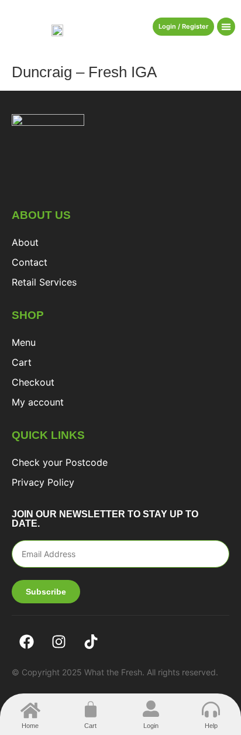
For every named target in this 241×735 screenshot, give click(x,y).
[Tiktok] (90, 642)
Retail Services (44, 282)
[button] (226, 27)
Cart (22, 362)
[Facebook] (26, 642)
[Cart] (90, 709)
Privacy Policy (43, 482)
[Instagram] (58, 642)
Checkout (33, 382)
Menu (24, 342)
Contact (29, 262)
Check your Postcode (60, 462)
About (25, 242)
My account (38, 402)
